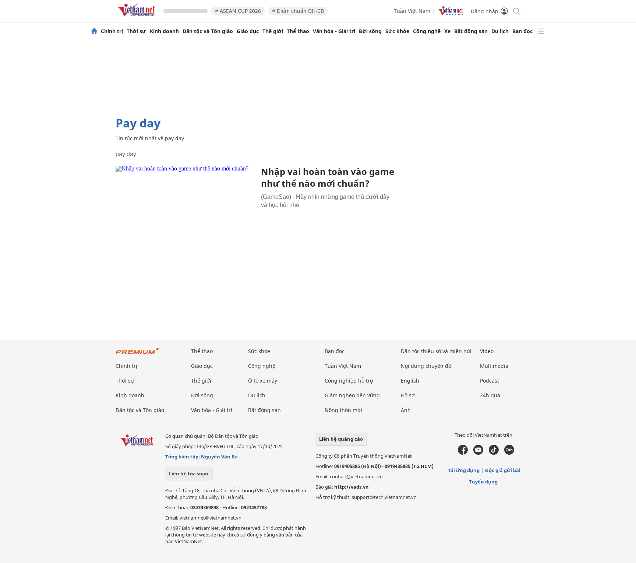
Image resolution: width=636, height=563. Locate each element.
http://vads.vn (351, 486)
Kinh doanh (164, 31)
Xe (447, 31)
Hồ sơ (408, 395)
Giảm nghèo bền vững (352, 395)
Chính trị (112, 31)
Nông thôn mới (343, 410)
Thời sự (136, 31)
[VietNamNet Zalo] (509, 453)
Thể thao (298, 31)
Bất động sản (471, 31)
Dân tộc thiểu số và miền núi (436, 351)
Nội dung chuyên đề (426, 365)
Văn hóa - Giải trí (334, 31)
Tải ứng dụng (464, 470)
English (410, 380)
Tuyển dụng (483, 481)
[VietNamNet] (94, 31)
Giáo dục (248, 31)
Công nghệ (427, 31)
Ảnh (406, 410)
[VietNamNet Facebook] (463, 453)
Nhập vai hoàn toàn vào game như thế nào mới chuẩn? (327, 177)
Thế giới (272, 31)
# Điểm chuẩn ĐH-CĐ (298, 10)
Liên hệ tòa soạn (188, 473)
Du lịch (500, 31)
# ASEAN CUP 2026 (238, 10)
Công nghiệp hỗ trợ (349, 380)
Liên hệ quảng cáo (341, 439)
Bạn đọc (522, 31)
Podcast (489, 380)
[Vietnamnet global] (450, 13)
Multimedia (494, 365)
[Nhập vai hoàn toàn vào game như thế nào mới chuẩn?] (185, 212)
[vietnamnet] (138, 18)
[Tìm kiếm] (516, 11)
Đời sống (370, 31)
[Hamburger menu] (540, 31)
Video (487, 351)
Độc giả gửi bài (502, 470)
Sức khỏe (397, 31)
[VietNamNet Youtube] (478, 453)
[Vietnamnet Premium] (138, 354)
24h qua (490, 395)
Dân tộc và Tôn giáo (208, 31)
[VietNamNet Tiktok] (494, 453)
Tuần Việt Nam (412, 10)
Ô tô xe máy (262, 380)
